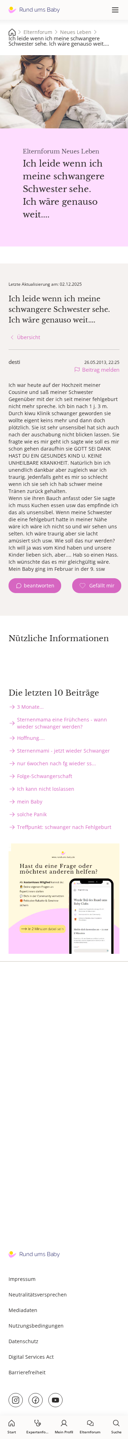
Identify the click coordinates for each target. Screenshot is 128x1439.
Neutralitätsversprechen (38, 1294)
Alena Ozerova (114, 121)
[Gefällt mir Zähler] (96, 585)
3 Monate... (30, 706)
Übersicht (28, 337)
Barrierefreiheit (27, 1372)
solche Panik (32, 814)
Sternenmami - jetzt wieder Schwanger (63, 750)
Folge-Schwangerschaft (44, 776)
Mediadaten (23, 1310)
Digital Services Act (31, 1356)
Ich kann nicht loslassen (45, 788)
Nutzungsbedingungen (36, 1325)
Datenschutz (23, 1341)
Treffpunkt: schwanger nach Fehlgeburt (64, 827)
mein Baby (29, 801)
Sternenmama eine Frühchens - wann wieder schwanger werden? (62, 723)
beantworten (39, 585)
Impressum (22, 1279)
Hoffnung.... (31, 738)
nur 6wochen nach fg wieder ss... (56, 763)
